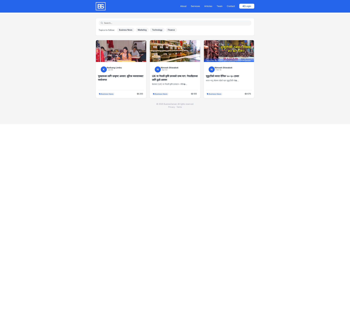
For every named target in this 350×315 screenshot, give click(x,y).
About (183, 6)
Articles (208, 6)
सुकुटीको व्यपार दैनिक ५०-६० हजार (222, 76)
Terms (179, 107)
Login (248, 6)
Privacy (171, 107)
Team (219, 6)
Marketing (142, 30)
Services (195, 6)
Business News (125, 30)
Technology (157, 30)
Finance (171, 30)
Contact (231, 6)
